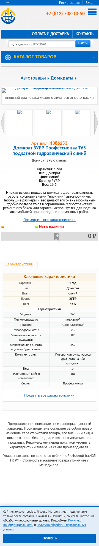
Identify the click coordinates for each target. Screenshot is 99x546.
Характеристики (19, 264)
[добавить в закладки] (57, 237)
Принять (50, 538)
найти (82, 43)
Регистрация (69, 3)
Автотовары (33, 78)
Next (96, 123)
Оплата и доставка (50, 34)
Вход (90, 3)
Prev (3, 123)
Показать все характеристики (49, 396)
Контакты (85, 34)
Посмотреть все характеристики (49, 220)
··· (7, 3)
